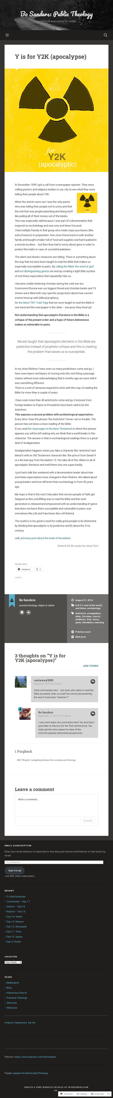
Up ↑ (56, 1090)
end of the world (93, 605)
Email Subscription (18, 845)
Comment (88, 820)
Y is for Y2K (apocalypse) (50, 56)
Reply (92, 681)
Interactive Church (17, 992)
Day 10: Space (14, 936)
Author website (28, 612)
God (89, 619)
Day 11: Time (14, 931)
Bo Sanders (45, 712)
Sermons (12, 1002)
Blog (9, 987)
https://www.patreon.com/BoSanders (35, 1056)
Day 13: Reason (15, 921)
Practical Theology (17, 997)
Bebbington (13, 982)
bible (78, 616)
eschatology (93, 608)
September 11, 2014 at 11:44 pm (54, 716)
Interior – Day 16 (16, 906)
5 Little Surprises (16, 896)
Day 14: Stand (14, 916)
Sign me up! (14, 870)
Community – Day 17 (18, 901)
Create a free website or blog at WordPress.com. (56, 1087)
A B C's (79, 605)
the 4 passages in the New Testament (50, 428)
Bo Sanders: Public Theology (56, 13)
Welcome (12, 1007)
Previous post (82, 632)
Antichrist (80, 613)
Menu (7, 35)
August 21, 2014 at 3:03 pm (48, 683)
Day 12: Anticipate (17, 926)
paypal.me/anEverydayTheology (30, 1073)
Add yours (90, 665)
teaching (99, 622)
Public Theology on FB (20, 1022)
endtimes (80, 619)
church (96, 616)
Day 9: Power (14, 941)
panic (78, 622)
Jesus (95, 619)
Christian (86, 616)
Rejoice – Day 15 (16, 911)
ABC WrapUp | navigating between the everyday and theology (46, 760)
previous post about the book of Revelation (46, 538)
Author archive (22, 612)
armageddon (93, 613)
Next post (80, 637)
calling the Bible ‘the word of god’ (75, 266)
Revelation (88, 622)
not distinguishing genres (34, 271)
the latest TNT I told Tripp (34, 302)
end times (80, 608)
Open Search (105, 35)
